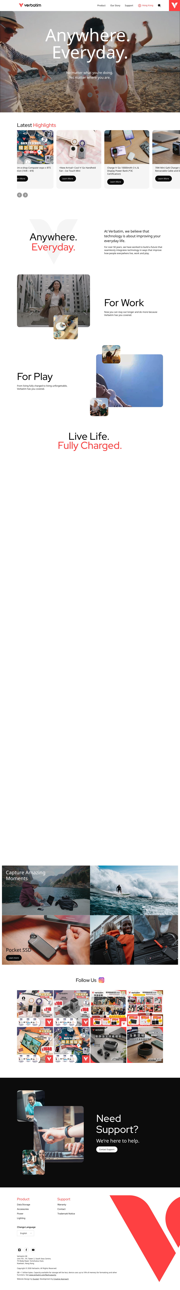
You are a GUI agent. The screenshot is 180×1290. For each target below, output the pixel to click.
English (23, 1233)
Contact (61, 1209)
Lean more (14, 957)
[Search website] (159, 5)
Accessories (23, 1209)
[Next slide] (25, 195)
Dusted (36, 1279)
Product (101, 5)
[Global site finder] (145, 5)
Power (20, 1213)
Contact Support (106, 1149)
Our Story (115, 5)
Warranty (61, 1204)
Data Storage (23, 1204)
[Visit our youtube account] (33, 1252)
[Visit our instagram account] (19, 1252)
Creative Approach (61, 1279)
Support (129, 5)
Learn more (145, 508)
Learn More (58, 178)
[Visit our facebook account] (26, 1252)
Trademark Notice (66, 1213)
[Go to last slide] (19, 195)
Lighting (21, 1218)
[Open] (35, 1008)
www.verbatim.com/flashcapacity (42, 1275)
